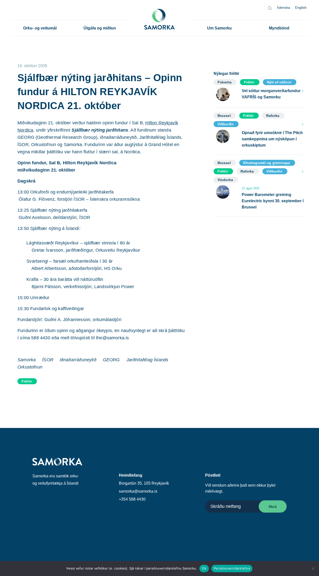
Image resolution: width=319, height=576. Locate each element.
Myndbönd (279, 28)
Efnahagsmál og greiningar (266, 163)
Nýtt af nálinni (279, 82)
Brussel (224, 116)
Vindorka (225, 180)
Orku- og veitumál (40, 28)
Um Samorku (219, 28)
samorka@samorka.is (138, 491)
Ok (204, 568)
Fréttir (26, 381)
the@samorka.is (112, 337)
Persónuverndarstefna (232, 568)
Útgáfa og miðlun (99, 28)
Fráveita (225, 82)
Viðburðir (226, 124)
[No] (312, 568)
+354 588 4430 (132, 499)
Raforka (273, 116)
